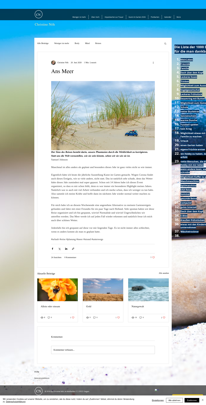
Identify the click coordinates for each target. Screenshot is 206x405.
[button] (165, 43)
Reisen (98, 43)
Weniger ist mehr (61, 43)
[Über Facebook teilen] (52, 248)
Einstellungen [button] (158, 400)
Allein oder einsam (50, 306)
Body (77, 43)
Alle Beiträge (43, 43)
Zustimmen (192, 400)
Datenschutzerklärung (16, 401)
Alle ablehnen (174, 400)
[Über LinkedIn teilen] (66, 248)
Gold (88, 306)
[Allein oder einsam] (57, 289)
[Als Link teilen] (73, 248)
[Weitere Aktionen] (153, 62)
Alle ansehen (164, 273)
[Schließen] (202, 400)
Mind (87, 43)
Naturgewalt (138, 306)
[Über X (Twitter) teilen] (59, 248)
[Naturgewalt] (148, 289)
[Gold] (103, 289)
